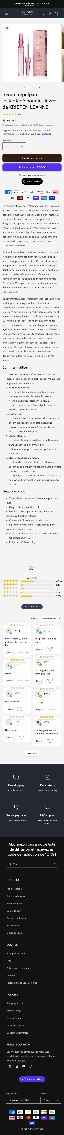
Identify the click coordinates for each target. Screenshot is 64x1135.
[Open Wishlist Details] (49, 13)
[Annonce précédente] (6, 4)
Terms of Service (15, 1025)
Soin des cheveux (16, 896)
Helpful (10, 652)
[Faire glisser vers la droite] (39, 87)
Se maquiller (13, 925)
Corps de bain (14, 910)
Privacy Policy (14, 1017)
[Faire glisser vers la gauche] (24, 87)
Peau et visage (14, 888)
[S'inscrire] (53, 864)
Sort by (34, 618)
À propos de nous (16, 953)
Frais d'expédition (21, 125)
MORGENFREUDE (35, 1129)
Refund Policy (14, 1010)
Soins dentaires (15, 903)
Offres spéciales (15, 932)
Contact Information (18, 1032)
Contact (11, 975)
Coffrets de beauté (17, 918)
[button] (6, 13)
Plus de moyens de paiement (32, 175)
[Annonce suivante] (58, 4)
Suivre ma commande (18, 968)
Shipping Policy (15, 1003)
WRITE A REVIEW (32, 606)
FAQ (9, 960)
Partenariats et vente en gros (22, 982)
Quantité (6, 140)
